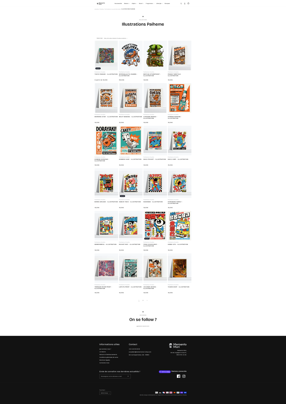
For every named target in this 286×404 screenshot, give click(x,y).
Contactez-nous (104, 363)
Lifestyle (158, 3)
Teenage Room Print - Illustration (103, 287)
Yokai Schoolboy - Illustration (150, 245)
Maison (126, 3)
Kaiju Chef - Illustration (178, 159)
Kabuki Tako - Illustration (130, 202)
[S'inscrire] (128, 376)
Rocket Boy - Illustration (129, 244)
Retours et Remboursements (108, 354)
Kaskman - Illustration (153, 202)
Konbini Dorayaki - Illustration (102, 160)
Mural (140, 3)
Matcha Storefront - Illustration (152, 75)
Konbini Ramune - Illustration (175, 117)
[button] (127, 3)
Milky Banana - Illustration (130, 116)
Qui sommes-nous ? (105, 349)
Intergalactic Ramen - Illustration (128, 75)
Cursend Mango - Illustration (150, 117)
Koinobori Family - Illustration (175, 202)
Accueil (97, 9)
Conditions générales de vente (108, 357)
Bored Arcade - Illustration (106, 202)
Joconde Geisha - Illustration (150, 287)
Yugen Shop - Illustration (178, 287)
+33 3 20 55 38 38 (134, 349)
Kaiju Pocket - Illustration (154, 159)
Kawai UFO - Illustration (178, 244)
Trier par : (100, 38)
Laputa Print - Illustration (130, 287)
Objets (134, 3)
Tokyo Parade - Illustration (106, 74)
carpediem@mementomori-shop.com (140, 352)
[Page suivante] (147, 300)
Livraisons (102, 351)
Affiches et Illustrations (112, 9)
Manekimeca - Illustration (105, 244)
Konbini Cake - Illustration (130, 159)
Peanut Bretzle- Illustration (174, 75)
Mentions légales (104, 360)
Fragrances (149, 3)
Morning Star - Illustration (106, 116)
